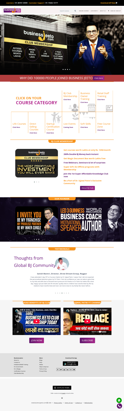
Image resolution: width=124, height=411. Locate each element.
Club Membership (19, 373)
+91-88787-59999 (17, 3)
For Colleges (17, 369)
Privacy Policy (43, 371)
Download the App (71, 358)
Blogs (40, 360)
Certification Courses (20, 371)
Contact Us (17, 362)
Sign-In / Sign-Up (115, 11)
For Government (18, 367)
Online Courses (84, 11)
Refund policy (88, 403)
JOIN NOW (36, 340)
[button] (63, 69)
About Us (103, 11)
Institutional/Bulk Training (21, 364)
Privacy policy (58, 403)
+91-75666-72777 (43, 3)
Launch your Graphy (63, 388)
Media (41, 364)
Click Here (98, 78)
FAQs (40, 362)
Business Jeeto (18, 358)
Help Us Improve (43, 367)
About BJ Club (87, 188)
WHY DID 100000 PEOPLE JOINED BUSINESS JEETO (56, 78)
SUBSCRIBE (87, 340)
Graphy (63, 393)
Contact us (78, 403)
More (41, 358)
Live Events (94, 11)
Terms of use (43, 369)
